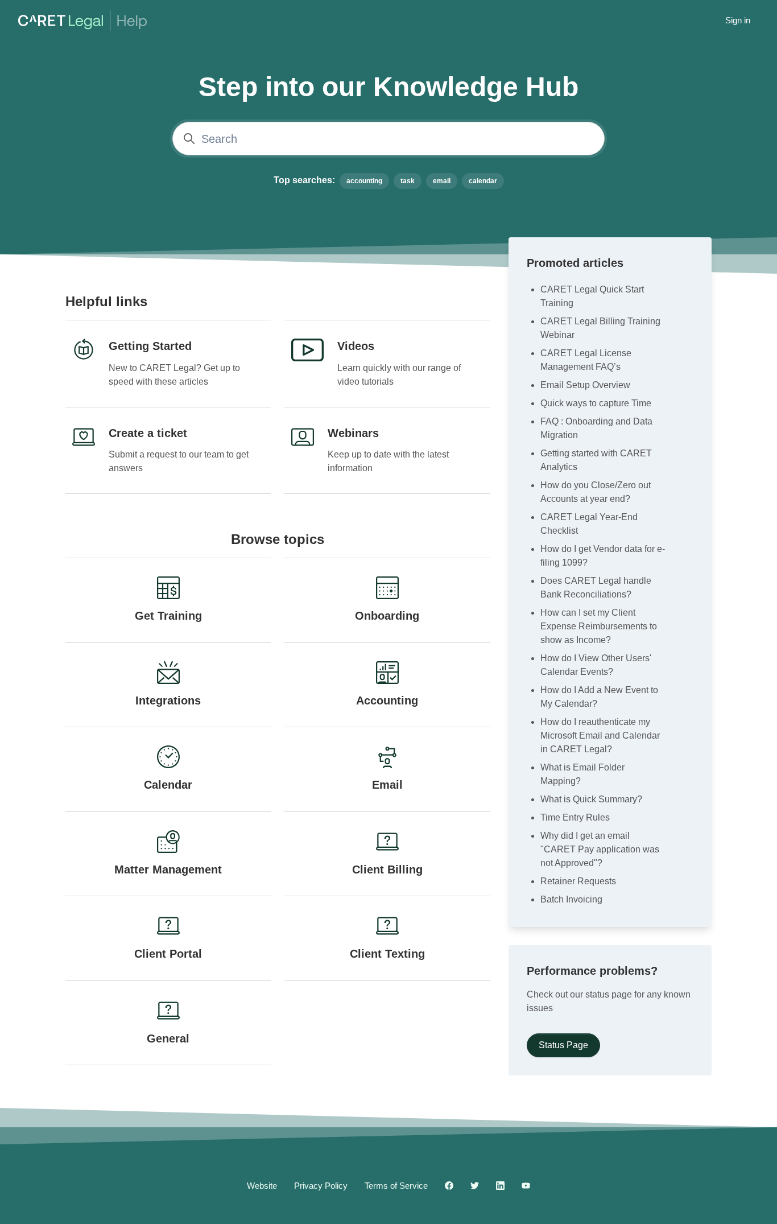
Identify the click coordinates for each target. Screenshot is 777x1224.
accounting (364, 181)
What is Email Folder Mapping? (582, 774)
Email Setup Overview (585, 385)
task (407, 181)
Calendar (168, 784)
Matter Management (168, 869)
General (168, 1038)
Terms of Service (396, 1185)
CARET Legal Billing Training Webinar (600, 328)
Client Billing (387, 869)
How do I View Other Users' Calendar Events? (595, 665)
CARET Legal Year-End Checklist (589, 523)
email (442, 181)
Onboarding (387, 615)
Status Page (563, 1045)
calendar (483, 181)
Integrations (168, 700)
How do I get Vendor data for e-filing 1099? (602, 555)
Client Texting (387, 953)
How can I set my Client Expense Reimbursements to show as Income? (598, 626)
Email (387, 784)
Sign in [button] (737, 20)
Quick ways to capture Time (595, 403)
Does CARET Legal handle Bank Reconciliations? (595, 587)
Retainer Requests (578, 881)
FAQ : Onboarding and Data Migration (596, 428)
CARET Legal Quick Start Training (592, 296)
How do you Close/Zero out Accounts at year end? (595, 492)
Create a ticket (148, 433)
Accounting (387, 700)
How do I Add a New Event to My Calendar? (599, 696)
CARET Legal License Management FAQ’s (585, 360)
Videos (355, 346)
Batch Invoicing (571, 899)
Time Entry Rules (575, 817)
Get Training (168, 615)
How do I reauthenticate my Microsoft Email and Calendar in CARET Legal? (600, 735)
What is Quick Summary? (591, 799)
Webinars (353, 433)
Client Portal (168, 953)
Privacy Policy (321, 1185)
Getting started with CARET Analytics (596, 460)
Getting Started (150, 346)
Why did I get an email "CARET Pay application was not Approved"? (599, 849)
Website (262, 1185)
